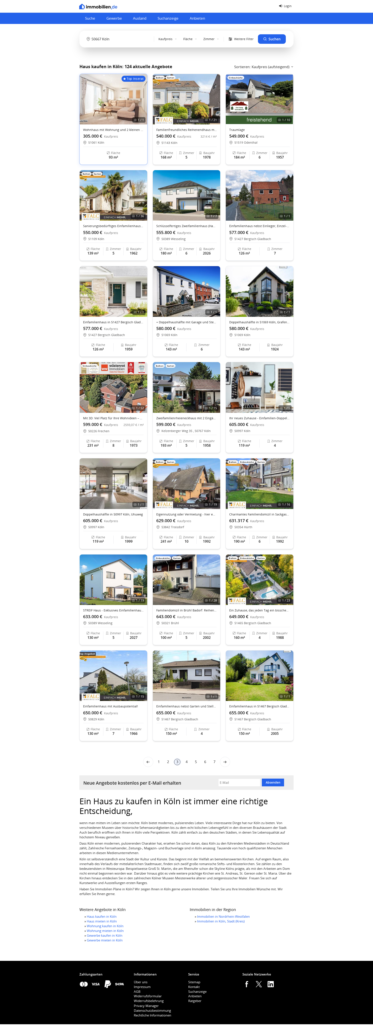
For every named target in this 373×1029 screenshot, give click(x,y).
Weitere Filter (244, 39)
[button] (215, 99)
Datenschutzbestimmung (152, 1010)
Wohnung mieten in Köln (105, 930)
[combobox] (117, 39)
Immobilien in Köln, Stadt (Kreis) (221, 921)
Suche (90, 18)
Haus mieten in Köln (102, 921)
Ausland (139, 18)
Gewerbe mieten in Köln (105, 940)
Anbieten (197, 18)
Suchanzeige (168, 18)
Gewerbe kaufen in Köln (104, 935)
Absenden (273, 782)
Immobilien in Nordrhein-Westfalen (223, 916)
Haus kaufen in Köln (102, 916)
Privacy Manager (146, 1006)
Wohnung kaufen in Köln (105, 926)
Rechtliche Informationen (152, 1015)
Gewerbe (114, 18)
